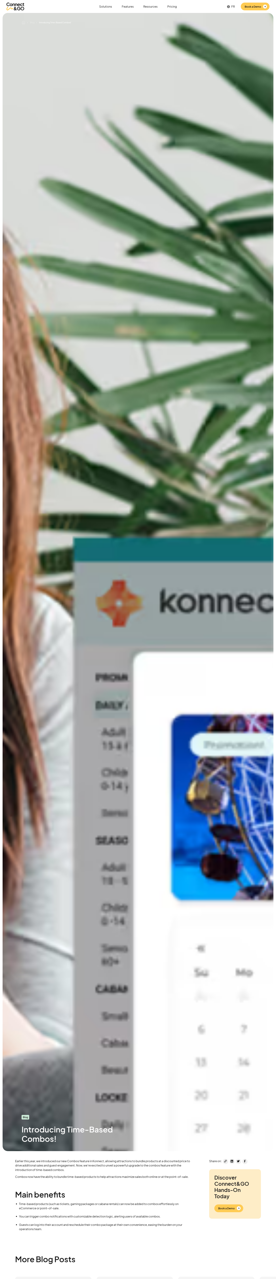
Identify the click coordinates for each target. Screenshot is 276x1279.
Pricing (172, 6)
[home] (15, 6)
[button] (105, 6)
